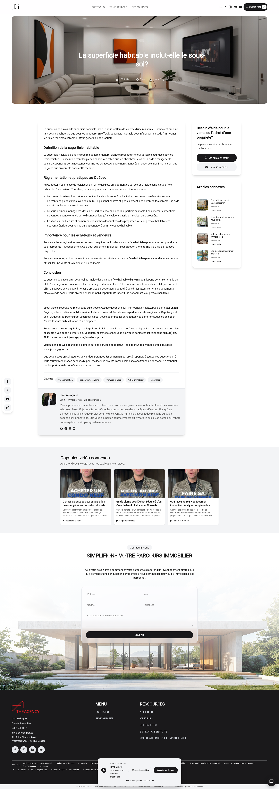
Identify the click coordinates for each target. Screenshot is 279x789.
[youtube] (61, 429)
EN (221, 7)
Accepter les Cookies (165, 770)
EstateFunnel (88, 787)
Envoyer (139, 634)
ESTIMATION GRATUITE (153, 731)
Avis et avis (178, 787)
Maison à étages (58, 770)
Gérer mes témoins (195, 787)
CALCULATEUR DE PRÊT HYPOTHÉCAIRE (163, 738)
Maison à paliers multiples (93, 770)
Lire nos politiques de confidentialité (139, 781)
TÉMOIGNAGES (104, 718)
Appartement (74, 770)
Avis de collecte (143, 787)
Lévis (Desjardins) (29, 766)
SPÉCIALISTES (148, 725)
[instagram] (70, 429)
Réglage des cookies (140, 770)
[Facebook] (225, 7)
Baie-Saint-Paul (46, 763)
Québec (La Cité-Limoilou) (66, 763)
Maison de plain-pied (39, 770)
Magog (226, 763)
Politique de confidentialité (124, 787)
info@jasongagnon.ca (22, 732)
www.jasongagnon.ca (56, 349)
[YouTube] (240, 7)
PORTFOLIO (102, 711)
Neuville (84, 763)
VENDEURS (146, 718)
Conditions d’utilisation (162, 787)
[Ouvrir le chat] (271, 781)
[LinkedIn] (235, 7)
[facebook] (66, 429)
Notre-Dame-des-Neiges (243, 763)
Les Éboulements (29, 763)
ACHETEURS (147, 711)
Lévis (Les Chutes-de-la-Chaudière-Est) (204, 763)
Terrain (23, 770)
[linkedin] (74, 429)
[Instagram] (230, 7)
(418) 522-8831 (20, 728)
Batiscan (44, 766)
